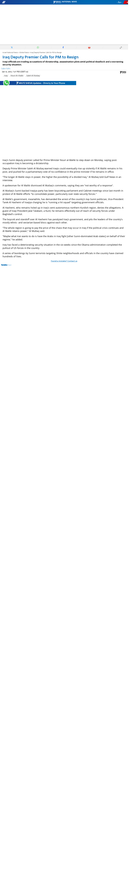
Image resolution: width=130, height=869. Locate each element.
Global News (24, 52)
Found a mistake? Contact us (64, 261)
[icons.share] (126, 2)
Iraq (5, 76)
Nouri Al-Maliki (17, 76)
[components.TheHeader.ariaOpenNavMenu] (20, 2)
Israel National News (10, 52)
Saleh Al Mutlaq (33, 76)
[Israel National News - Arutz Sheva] (65, 2)
